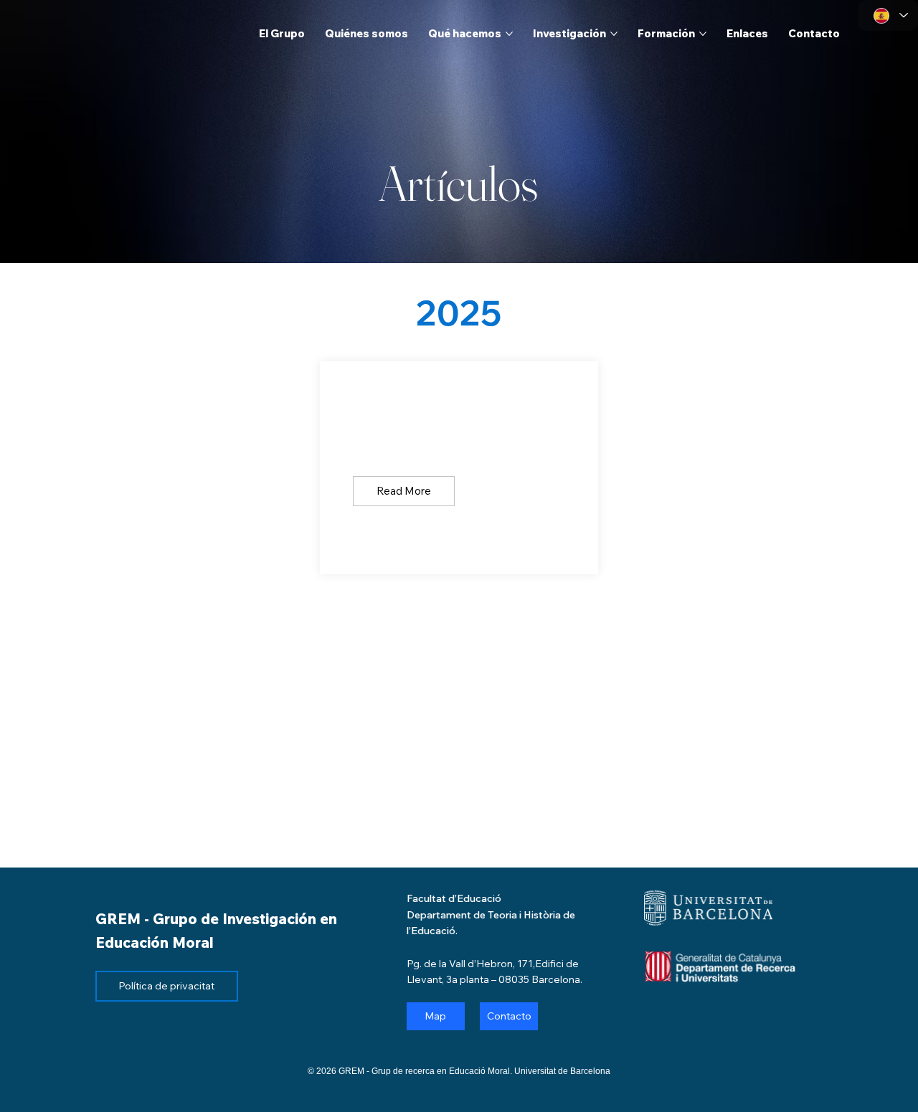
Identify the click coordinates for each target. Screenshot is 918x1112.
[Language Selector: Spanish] (888, 15)
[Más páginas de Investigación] (613, 33)
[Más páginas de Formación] (702, 33)
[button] (404, 491)
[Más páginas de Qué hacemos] (509, 33)
